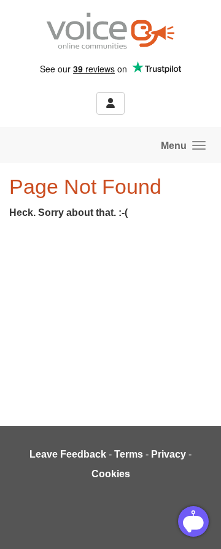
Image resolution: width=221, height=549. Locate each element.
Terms (128, 454)
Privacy (168, 454)
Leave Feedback (67, 454)
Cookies (110, 474)
